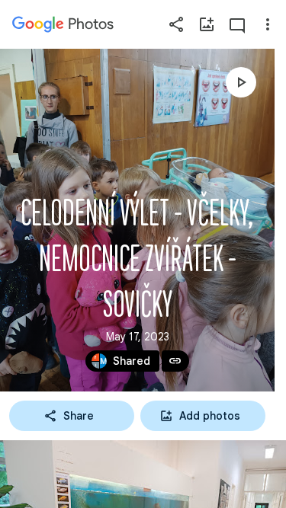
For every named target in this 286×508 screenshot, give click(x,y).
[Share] (176, 24)
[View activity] (237, 24)
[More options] (267, 24)
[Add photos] (206, 24)
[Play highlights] (241, 82)
